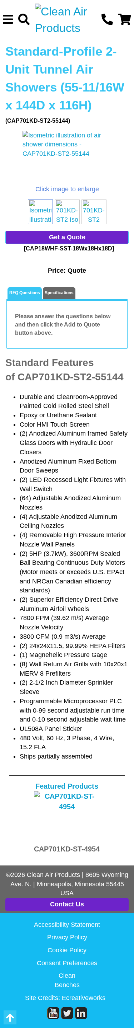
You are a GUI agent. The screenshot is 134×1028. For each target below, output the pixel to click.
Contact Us (67, 904)
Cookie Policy (67, 950)
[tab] (25, 293)
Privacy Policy (67, 937)
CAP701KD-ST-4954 (67, 849)
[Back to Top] (10, 1017)
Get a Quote (67, 237)
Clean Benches (67, 980)
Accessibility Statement (67, 924)
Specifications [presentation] (59, 292)
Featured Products (66, 786)
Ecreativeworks (83, 997)
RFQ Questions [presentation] (24, 292)
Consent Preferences (67, 963)
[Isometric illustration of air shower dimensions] (67, 158)
